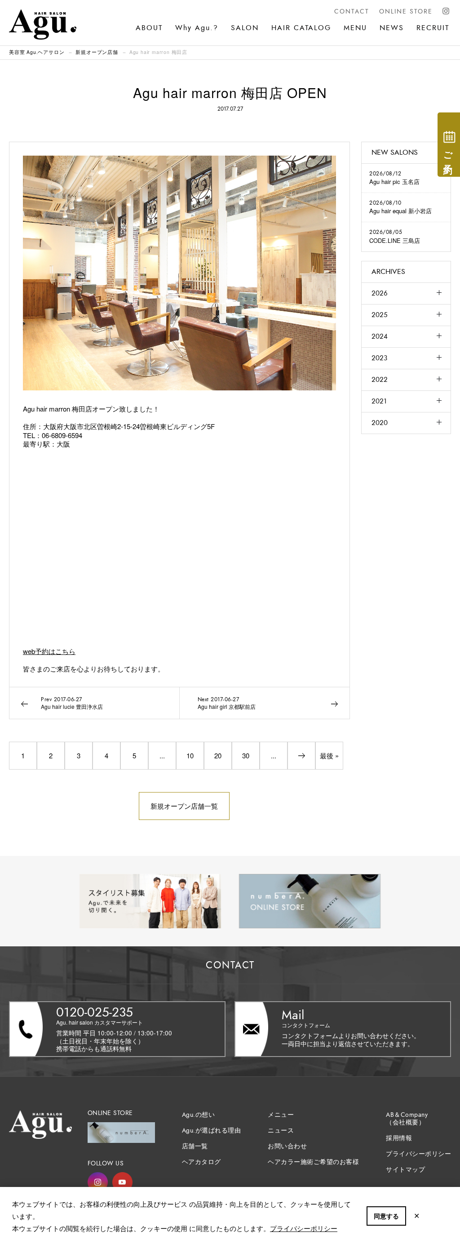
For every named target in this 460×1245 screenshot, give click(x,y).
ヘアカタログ (201, 1162)
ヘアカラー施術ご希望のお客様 (313, 1162)
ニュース (281, 1130)
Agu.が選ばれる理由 (211, 1130)
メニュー (281, 1115)
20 (217, 755)
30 (245, 755)
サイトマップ (405, 1169)
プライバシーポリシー (303, 1228)
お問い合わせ (287, 1146)
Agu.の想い (198, 1115)
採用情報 (399, 1138)
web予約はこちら (49, 651)
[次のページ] (301, 756)
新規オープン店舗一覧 (184, 806)
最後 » (329, 755)
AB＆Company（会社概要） (407, 1119)
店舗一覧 (195, 1146)
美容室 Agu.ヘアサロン (36, 52)
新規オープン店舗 (96, 52)
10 (190, 755)
